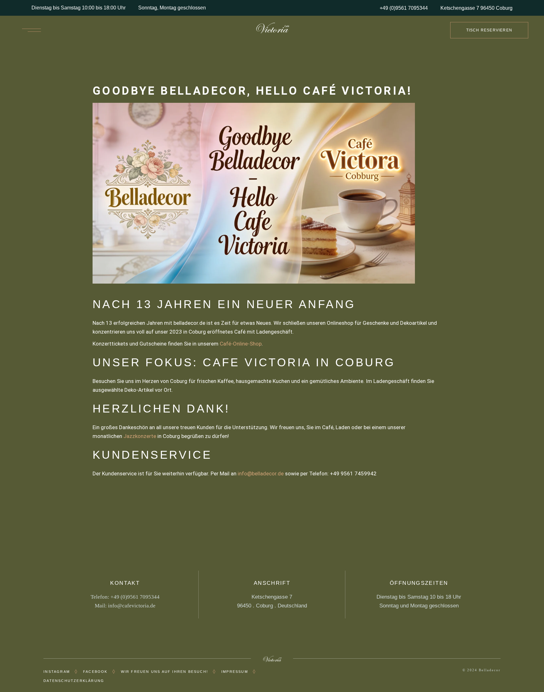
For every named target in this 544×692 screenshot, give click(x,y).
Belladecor (490, 670)
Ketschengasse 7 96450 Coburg (476, 8)
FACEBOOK (95, 671)
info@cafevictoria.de (132, 606)
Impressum (234, 671)
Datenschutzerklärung (73, 681)
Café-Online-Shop (241, 343)
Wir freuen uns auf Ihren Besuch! (164, 671)
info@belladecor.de (261, 473)
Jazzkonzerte (139, 436)
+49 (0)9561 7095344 (404, 8)
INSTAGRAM (56, 671)
